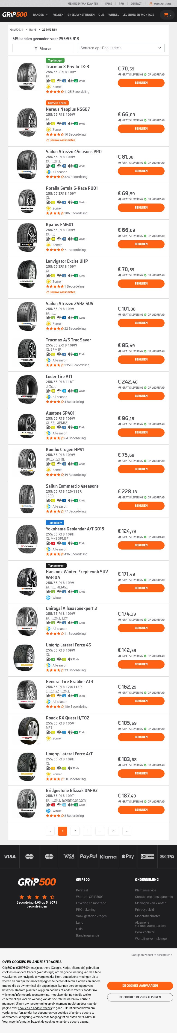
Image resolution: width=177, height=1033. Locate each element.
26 (113, 831)
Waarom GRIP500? (89, 896)
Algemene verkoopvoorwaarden (150, 924)
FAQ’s (108, 3)
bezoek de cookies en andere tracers (55, 1021)
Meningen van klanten (83, 3)
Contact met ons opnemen (154, 896)
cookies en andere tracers (35, 1008)
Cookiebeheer (144, 932)
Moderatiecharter (147, 916)
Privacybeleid (144, 909)
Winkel (113, 15)
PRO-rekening (86, 909)
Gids (79, 929)
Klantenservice (145, 890)
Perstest (82, 890)
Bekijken (141, 82)
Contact (136, 3)
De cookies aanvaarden (140, 985)
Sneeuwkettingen (81, 15)
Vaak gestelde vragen (91, 916)
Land (79, 922)
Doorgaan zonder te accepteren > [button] (151, 955)
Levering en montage (138, 15)
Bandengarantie (87, 935)
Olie (101, 15)
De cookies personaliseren (140, 997)
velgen (58, 15)
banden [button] (39, 15)
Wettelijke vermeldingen (151, 938)
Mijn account (162, 4)
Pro (121, 3)
